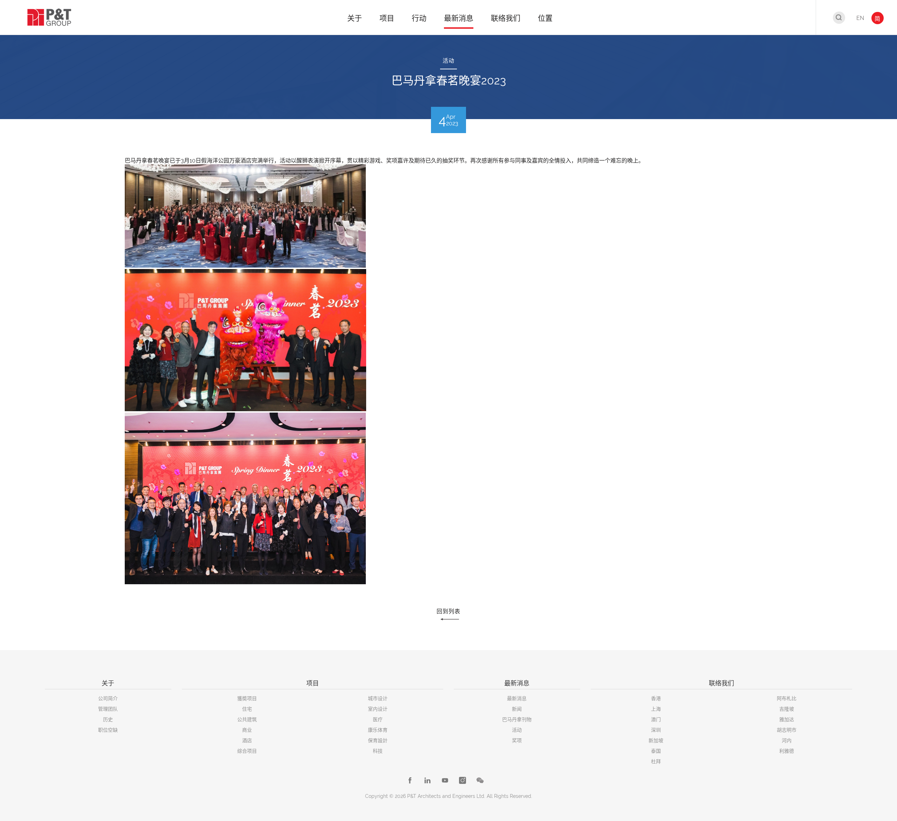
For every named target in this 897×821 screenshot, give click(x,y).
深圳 (656, 730)
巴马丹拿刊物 (517, 719)
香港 (656, 698)
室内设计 (378, 709)
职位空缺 (108, 730)
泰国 (656, 751)
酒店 (247, 740)
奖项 (517, 740)
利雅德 (786, 751)
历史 (108, 719)
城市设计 (378, 698)
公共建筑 (247, 719)
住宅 (247, 709)
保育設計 (378, 740)
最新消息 (517, 698)
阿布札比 (786, 698)
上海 (656, 709)
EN (860, 18)
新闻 (517, 709)
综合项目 (247, 751)
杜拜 (656, 761)
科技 (378, 751)
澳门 (656, 719)
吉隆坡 (786, 709)
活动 (517, 730)
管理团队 (108, 709)
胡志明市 (786, 730)
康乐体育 (378, 730)
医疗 (378, 719)
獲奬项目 (247, 698)
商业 (247, 730)
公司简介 (108, 698)
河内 (787, 740)
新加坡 (656, 740)
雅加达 (786, 719)
